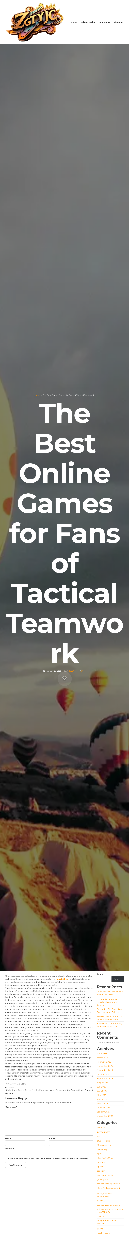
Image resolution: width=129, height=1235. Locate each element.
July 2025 (101, 1087)
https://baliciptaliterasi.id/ (108, 1188)
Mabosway (102, 1149)
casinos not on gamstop (108, 1184)
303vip (100, 1229)
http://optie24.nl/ (105, 1158)
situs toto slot (103, 1141)
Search (100, 974)
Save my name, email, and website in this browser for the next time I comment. (48, 1159)
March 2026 (102, 1057)
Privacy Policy (88, 22)
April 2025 (102, 1099)
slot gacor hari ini (105, 1175)
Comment (11, 1107)
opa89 (100, 1153)
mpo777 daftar (104, 1212)
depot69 (101, 1162)
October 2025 (103, 1074)
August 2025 (103, 1082)
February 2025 (104, 1107)
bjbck (72, 671)
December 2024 (105, 1116)
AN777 (100, 1136)
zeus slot (101, 1223)
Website (9, 1148)
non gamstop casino (107, 1220)
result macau (103, 1233)
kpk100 (100, 1166)
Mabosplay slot (104, 1145)
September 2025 (105, 1078)
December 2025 (105, 1066)
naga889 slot (62, 979)
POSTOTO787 (103, 1132)
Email (52, 1138)
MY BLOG (21, 1084)
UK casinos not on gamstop (110, 1209)
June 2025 (102, 1091)
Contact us (104, 22)
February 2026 (104, 1062)
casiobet (101, 1171)
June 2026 (102, 1053)
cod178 (100, 1216)
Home (74, 22)
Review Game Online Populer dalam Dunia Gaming (107, 1002)
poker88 (101, 1201)
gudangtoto (102, 1179)
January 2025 (103, 1112)
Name (9, 1138)
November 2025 (105, 1070)
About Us (118, 22)
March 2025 (102, 1103)
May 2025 (101, 1095)
